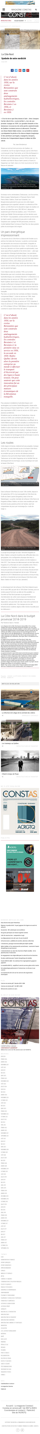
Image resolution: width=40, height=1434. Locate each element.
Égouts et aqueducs (6, 1284)
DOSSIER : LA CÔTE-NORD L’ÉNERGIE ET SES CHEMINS (22, 676)
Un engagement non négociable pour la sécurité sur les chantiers (19, 955)
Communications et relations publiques (11, 1281)
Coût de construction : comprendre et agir (12, 935)
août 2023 (3, 1103)
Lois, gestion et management (8, 1331)
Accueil (9, 1406)
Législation (4, 1328)
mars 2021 (3, 1147)
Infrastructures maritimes (8, 1320)
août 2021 (3, 1138)
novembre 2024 (5, 1081)
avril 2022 (3, 1125)
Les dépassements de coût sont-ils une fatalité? (14, 938)
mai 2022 (3, 1122)
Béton (2, 1276)
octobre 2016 (4, 1245)
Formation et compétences (8, 1301)
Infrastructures (5, 1314)
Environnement (5, 1292)
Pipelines (3, 1347)
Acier (2, 1257)
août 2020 (3, 1155)
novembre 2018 (5, 1199)
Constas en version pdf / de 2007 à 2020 (11, 986)
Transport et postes (6, 1372)
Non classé (4, 1339)
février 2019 (4, 1190)
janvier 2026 (4, 1062)
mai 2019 (3, 1182)
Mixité (2, 1336)
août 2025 (3, 1067)
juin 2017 (3, 1232)
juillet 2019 (4, 1177)
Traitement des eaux (6, 1369)
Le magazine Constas (7, 1386)
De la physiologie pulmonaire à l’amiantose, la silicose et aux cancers (18, 969)
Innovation (4, 1325)
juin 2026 (3, 1056)
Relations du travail (6, 1358)
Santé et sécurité (5, 1364)
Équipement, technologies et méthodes (11, 1298)
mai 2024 (3, 1092)
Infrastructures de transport (27, 746)
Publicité (3, 1389)
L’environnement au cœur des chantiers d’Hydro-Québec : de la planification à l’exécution (18, 952)
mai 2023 (3, 1106)
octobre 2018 (4, 1201)
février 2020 (4, 1163)
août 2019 (3, 1174)
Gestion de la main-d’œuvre (8, 1303)
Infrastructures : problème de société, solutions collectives (17, 941)
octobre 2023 (4, 1100)
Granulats (3, 1309)
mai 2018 (3, 1210)
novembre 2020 (5, 1149)
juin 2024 (3, 1089)
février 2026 (4, 1059)
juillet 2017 (4, 1229)
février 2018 (4, 1215)
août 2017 (3, 1226)
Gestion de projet (5, 1306)
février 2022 (4, 1127)
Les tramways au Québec (10, 743)
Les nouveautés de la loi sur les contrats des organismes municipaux (16, 973)
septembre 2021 (5, 1136)
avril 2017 (3, 1237)
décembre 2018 (4, 1196)
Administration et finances (8, 1260)
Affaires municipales (6, 1265)
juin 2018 (3, 1207)
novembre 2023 (5, 1097)
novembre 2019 (5, 1169)
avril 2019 (3, 1185)
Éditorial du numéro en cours (9, 989)
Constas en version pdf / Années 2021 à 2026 (13, 983)
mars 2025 (3, 1075)
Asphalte (3, 1271)
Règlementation (5, 1355)
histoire (3, 677)
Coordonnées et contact (7, 1383)
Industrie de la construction (8, 1312)
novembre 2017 (5, 1221)
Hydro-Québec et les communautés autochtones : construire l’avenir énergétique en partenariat (20, 947)
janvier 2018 (4, 1218)
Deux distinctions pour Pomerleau (10, 922)
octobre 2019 (4, 1171)
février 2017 (4, 1240)
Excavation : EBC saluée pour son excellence (13, 930)
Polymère (3, 1350)
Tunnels (3, 1375)
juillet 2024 (4, 1086)
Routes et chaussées (6, 1361)
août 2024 (3, 1084)
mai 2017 (3, 1234)
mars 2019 (3, 1188)
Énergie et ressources (6, 1287)
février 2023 (4, 1111)
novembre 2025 (5, 1064)
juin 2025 (3, 1070)
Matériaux (3, 1333)
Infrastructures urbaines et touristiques (11, 1323)
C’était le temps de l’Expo (10, 774)
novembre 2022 (5, 1114)
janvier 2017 (4, 1242)
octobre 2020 (4, 1152)
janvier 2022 (4, 1130)
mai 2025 (3, 1073)
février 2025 (4, 1078)
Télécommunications (6, 1366)
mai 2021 (3, 1144)
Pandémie (3, 1342)
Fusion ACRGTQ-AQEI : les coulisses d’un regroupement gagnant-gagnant (19, 962)
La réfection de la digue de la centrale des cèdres (18, 713)
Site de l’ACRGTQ (19, 1412)
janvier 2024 (4, 1095)
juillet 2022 (4, 1119)
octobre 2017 (4, 1223)
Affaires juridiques (5, 1262)
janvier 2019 (4, 1193)
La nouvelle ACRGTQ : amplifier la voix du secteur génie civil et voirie (20, 965)
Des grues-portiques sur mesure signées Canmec (14, 932)
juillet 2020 (4, 1158)
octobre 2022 (4, 1117)
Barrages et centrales (10, 26)
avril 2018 (3, 1212)
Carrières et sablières (6, 1279)
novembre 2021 (5, 1133)
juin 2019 (3, 1179)
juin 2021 (3, 1141)
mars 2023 (3, 1108)
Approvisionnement (6, 1268)
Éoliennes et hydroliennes (8, 1295)
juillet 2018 (4, 1204)
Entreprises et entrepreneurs (8, 1290)
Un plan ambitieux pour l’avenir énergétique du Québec (16, 958)
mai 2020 (3, 1160)
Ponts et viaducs (5, 1353)
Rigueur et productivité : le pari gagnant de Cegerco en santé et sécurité (19, 926)
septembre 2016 (5, 1248)
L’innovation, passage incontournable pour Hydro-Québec (17, 943)
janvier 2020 (4, 1166)
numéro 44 (10, 677)
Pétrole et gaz (4, 1344)
